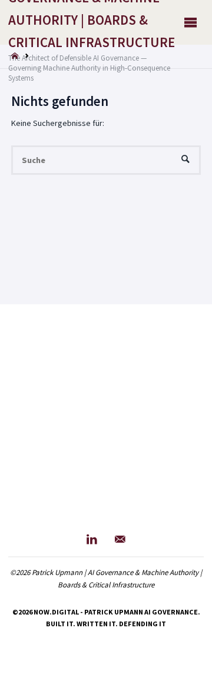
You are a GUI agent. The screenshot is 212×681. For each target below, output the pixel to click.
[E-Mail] (120, 539)
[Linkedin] (92, 539)
